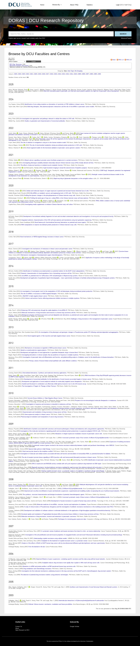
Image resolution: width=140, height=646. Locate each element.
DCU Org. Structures (16, 64)
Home (42, 5)
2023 (23, 74)
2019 (39, 74)
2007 (87, 74)
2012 (67, 74)
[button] (33, 61)
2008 (83, 74)
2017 (47, 74)
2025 (15, 74)
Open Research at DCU (22, 630)
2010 (75, 74)
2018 (43, 74)
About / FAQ (74, 5)
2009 (79, 74)
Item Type (71, 71)
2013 (63, 74)
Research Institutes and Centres (19, 65)
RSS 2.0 (128, 59)
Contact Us (18, 626)
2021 (31, 74)
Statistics (90, 5)
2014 (59, 74)
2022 (27, 74)
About (17, 628)
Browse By (56, 5)
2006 (91, 74)
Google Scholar (74, 626)
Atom (114, 59)
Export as (12, 59)
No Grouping (78, 71)
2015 (55, 74)
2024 (19, 74)
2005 (95, 74)
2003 (99, 74)
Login (118, 5)
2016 (51, 74)
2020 (35, 74)
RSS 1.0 (120, 59)
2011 (71, 74)
